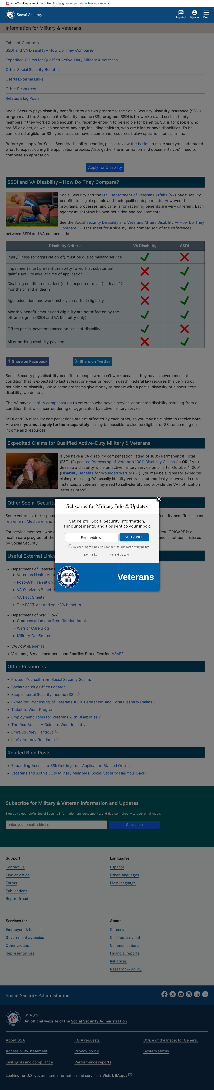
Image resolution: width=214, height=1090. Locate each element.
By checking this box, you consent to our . (111, 547)
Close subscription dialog (159, 499)
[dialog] (107, 545)
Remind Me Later (120, 554)
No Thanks (90, 554)
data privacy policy (136, 547)
